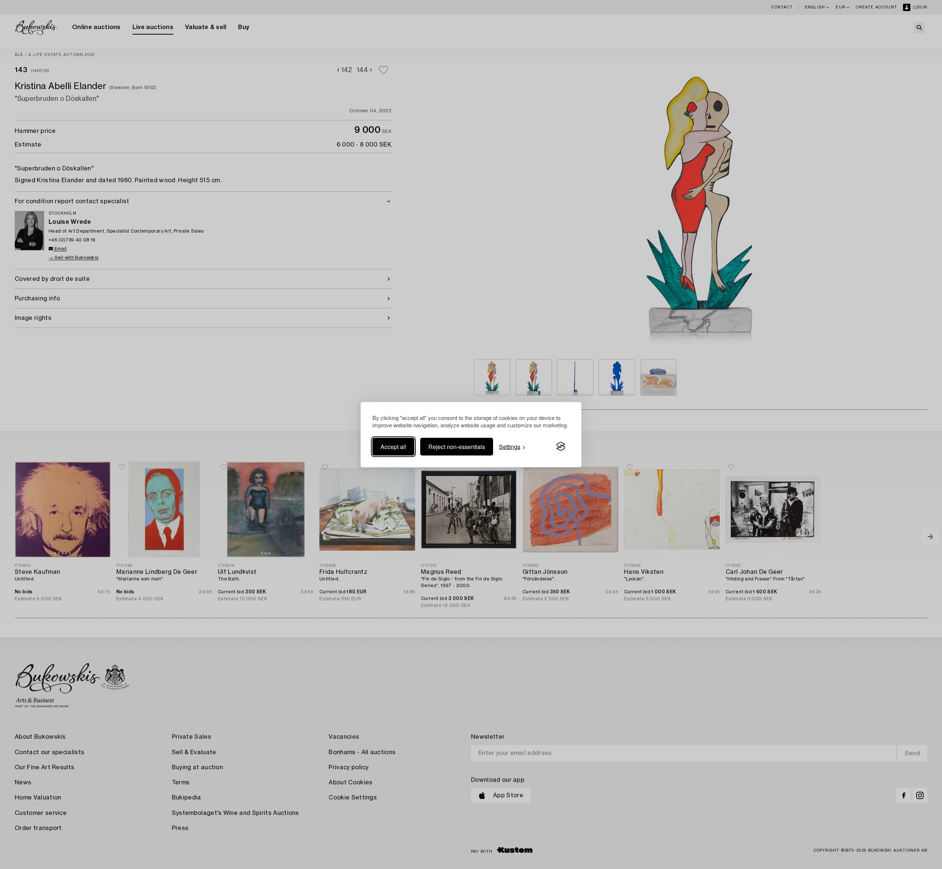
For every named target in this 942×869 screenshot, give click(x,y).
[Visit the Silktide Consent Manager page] (561, 446)
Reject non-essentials (456, 446)
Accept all (393, 446)
